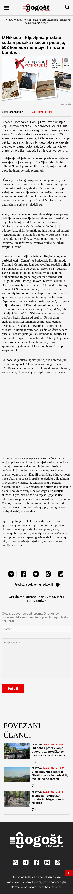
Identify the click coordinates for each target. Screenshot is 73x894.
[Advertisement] (36, 416)
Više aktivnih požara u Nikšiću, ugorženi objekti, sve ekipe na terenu (50, 775)
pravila (47, 617)
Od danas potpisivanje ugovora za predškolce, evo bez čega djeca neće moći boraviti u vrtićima (49, 753)
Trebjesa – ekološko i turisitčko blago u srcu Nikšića (48, 799)
